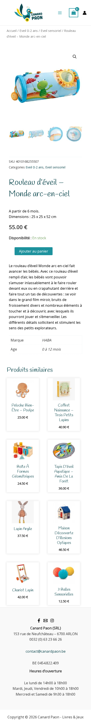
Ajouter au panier (33, 251)
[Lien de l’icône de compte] (85, 13)
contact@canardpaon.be (46, 651)
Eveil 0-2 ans (28, 30)
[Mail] (45, 621)
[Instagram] (52, 621)
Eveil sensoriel (51, 30)
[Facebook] (39, 621)
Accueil (12, 30)
